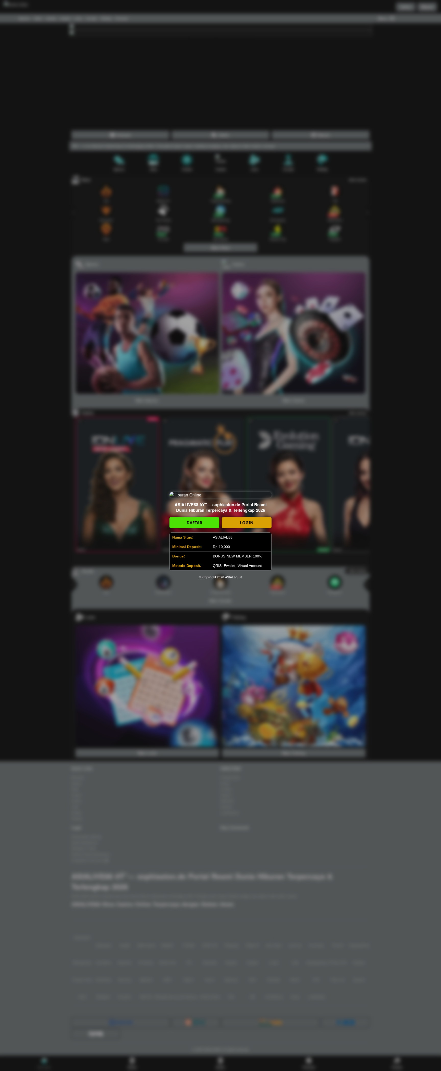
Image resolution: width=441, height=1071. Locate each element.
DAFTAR (194, 523)
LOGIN (246, 523)
